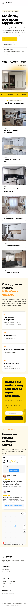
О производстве (8, 44)
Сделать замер (8, 39)
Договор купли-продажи (8, 593)
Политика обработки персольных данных (12, 596)
